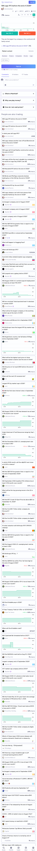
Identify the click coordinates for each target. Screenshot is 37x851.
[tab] (5, 74)
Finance (11, 56)
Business (4, 56)
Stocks (26, 56)
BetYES (8, 33)
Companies (19, 56)
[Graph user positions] (18, 14)
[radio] (22, 15)
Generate (30, 51)
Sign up (32, 2)
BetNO (26, 33)
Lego (31, 56)
